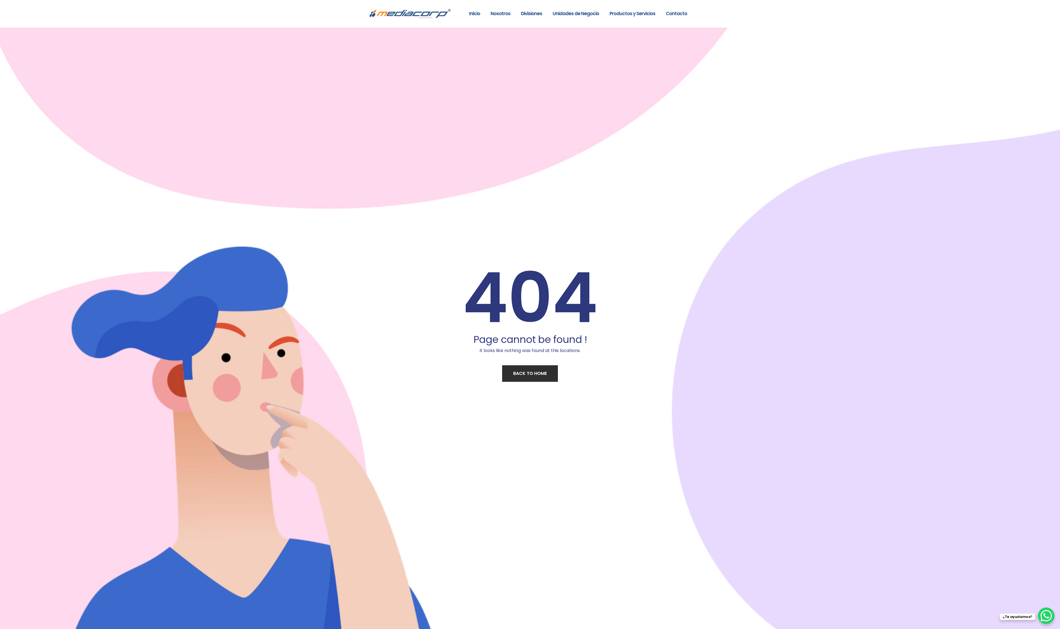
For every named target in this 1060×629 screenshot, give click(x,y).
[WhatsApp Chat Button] (1046, 615)
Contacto (676, 13)
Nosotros (500, 13)
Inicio (474, 13)
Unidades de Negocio (576, 13)
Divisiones (531, 13)
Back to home (530, 373)
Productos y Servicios (632, 13)
